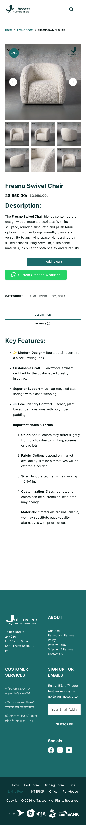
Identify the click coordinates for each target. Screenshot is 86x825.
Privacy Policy (57, 644)
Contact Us (55, 654)
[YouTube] (69, 750)
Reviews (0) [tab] (42, 323)
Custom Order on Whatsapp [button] (39, 275)
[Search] (71, 9)
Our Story (54, 630)
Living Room (47, 296)
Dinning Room (54, 785)
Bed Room (31, 785)
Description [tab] (43, 314)
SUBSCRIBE (64, 724)
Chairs (30, 296)
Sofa (61, 296)
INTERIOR (37, 791)
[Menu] (79, 9)
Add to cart (54, 261)
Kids (72, 785)
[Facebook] (51, 750)
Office (53, 791)
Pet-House (70, 791)
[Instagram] (60, 750)
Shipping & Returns (60, 649)
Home (15, 785)
